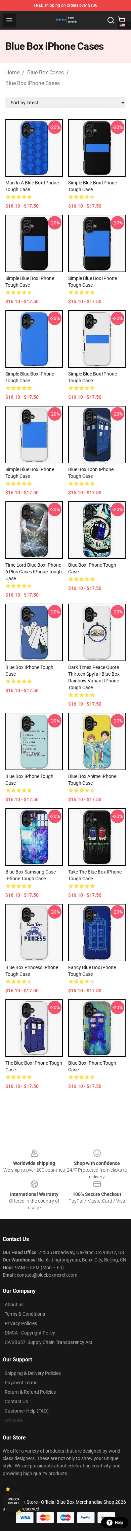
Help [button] (119, 1522)
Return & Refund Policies (30, 1392)
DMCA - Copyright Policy (30, 1333)
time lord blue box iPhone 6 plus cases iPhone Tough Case (33, 571)
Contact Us (16, 1401)
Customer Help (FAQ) (27, 1411)
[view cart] (122, 20)
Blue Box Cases (45, 72)
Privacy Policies (21, 1323)
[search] (111, 20)
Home (12, 72)
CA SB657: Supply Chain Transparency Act (48, 1342)
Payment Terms (21, 1382)
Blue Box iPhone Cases (32, 83)
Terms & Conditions (25, 1314)
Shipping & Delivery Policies (33, 1373)
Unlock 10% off (13, 1501)
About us (14, 1304)
